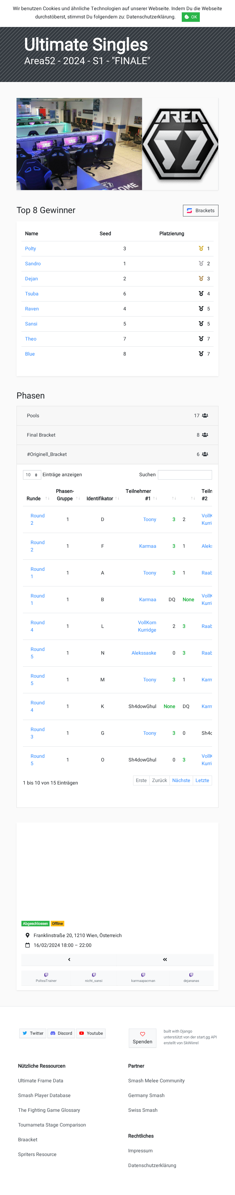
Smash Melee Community (156, 1080)
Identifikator (100, 498)
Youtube (95, 1033)
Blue (30, 354)
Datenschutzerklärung (152, 1165)
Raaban (210, 573)
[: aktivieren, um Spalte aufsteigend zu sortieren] (169, 495)
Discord (65, 1033)
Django (186, 1031)
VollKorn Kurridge (211, 519)
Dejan (31, 278)
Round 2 (38, 519)
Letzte (202, 780)
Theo (30, 339)
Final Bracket (119, 435)
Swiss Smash (143, 1110)
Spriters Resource (37, 1154)
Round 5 (38, 653)
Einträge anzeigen (61, 474)
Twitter (36, 1033)
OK (194, 17)
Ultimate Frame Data (40, 1080)
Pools (119, 415)
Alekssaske (144, 653)
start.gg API (207, 1037)
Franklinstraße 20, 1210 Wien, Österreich (78, 935)
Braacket (27, 1139)
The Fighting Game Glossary (49, 1110)
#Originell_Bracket (119, 454)
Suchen (147, 474)
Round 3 (38, 733)
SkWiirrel (191, 1043)
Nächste (181, 780)
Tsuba (32, 294)
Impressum (140, 1150)
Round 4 (38, 626)
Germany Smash (146, 1095)
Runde (34, 498)
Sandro (33, 263)
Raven (32, 309)
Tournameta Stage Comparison (52, 1125)
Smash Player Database (44, 1095)
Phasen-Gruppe (65, 495)
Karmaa (147, 546)
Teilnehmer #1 (138, 495)
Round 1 (38, 573)
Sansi (31, 324)
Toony (149, 519)
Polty (30, 248)
